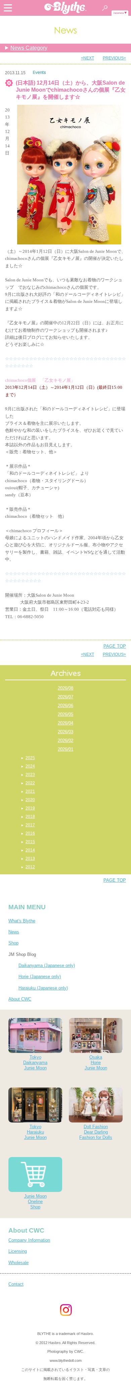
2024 (30, 766)
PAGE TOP (114, 646)
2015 (30, 841)
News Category (28, 48)
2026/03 (65, 731)
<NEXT (87, 58)
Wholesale (18, 1262)
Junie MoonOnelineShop (35, 1201)
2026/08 (65, 688)
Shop (13, 943)
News (13, 931)
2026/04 (65, 723)
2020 (30, 799)
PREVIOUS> (114, 58)
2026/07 (65, 696)
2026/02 (65, 740)
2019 (30, 808)
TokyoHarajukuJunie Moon (35, 1132)
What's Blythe (21, 920)
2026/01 (65, 749)
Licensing (17, 1251)
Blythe (65, 8)
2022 (30, 783)
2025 (30, 757)
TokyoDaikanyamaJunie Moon (35, 1062)
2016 (30, 833)
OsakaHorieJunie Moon (96, 1062)
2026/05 (65, 714)
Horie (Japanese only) (39, 976)
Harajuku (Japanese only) (43, 987)
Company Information (29, 1240)
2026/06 (65, 705)
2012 (30, 867)
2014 (30, 850)
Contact (16, 1284)
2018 (30, 816)
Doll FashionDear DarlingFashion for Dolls (95, 1132)
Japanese (118, 13)
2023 (30, 774)
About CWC (19, 999)
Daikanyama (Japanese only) (46, 965)
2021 (30, 791)
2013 (30, 858)
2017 (30, 825)
